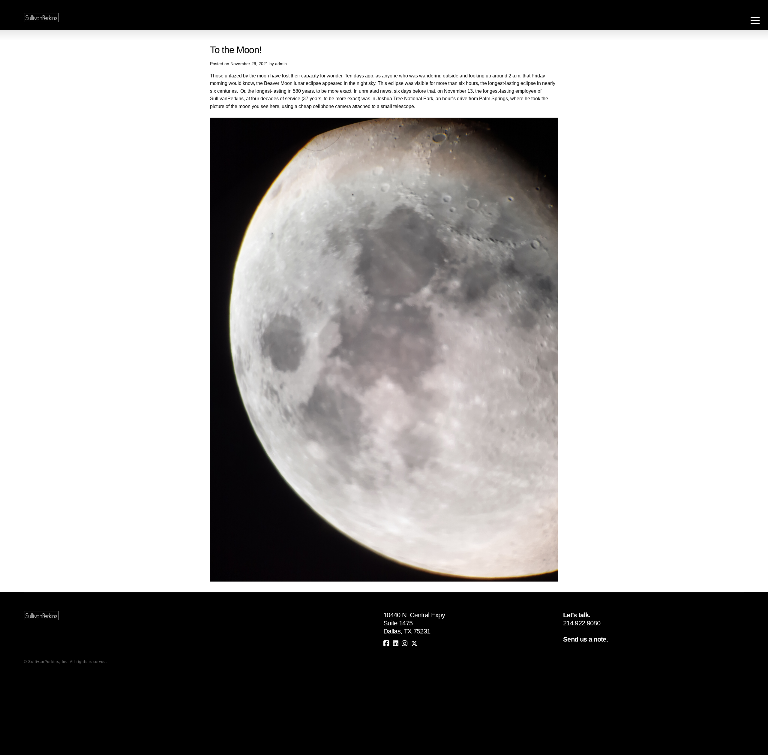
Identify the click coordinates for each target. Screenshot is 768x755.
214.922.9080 (581, 623)
